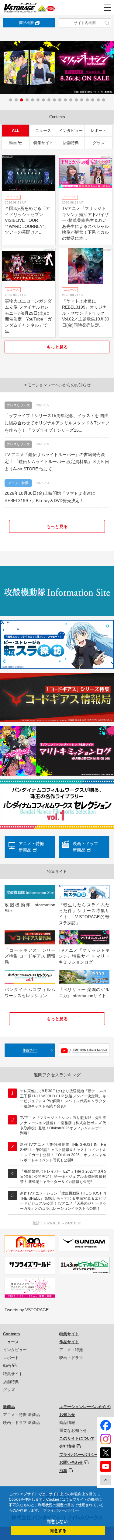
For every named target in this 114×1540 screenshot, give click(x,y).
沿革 (63, 1470)
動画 (13, 142)
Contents (11, 1334)
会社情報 (67, 1446)
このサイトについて (77, 1438)
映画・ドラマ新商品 (85, 846)
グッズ (99, 142)
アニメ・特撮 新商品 (21, 1414)
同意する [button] (58, 1530)
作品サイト (69, 1342)
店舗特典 (71, 142)
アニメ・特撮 (71, 1349)
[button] (10, 99)
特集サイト (43, 142)
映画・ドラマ (71, 1357)
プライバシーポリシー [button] (61, 1510)
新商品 (9, 1406)
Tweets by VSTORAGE (27, 1309)
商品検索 (26, 23)
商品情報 (67, 1422)
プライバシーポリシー (79, 1454)
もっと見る (57, 347)
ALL (15, 130)
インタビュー (71, 130)
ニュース (43, 130)
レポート (98, 130)
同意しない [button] (57, 1521)
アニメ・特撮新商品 (31, 846)
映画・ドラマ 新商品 (21, 1422)
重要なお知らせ (73, 1430)
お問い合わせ (71, 1462)
